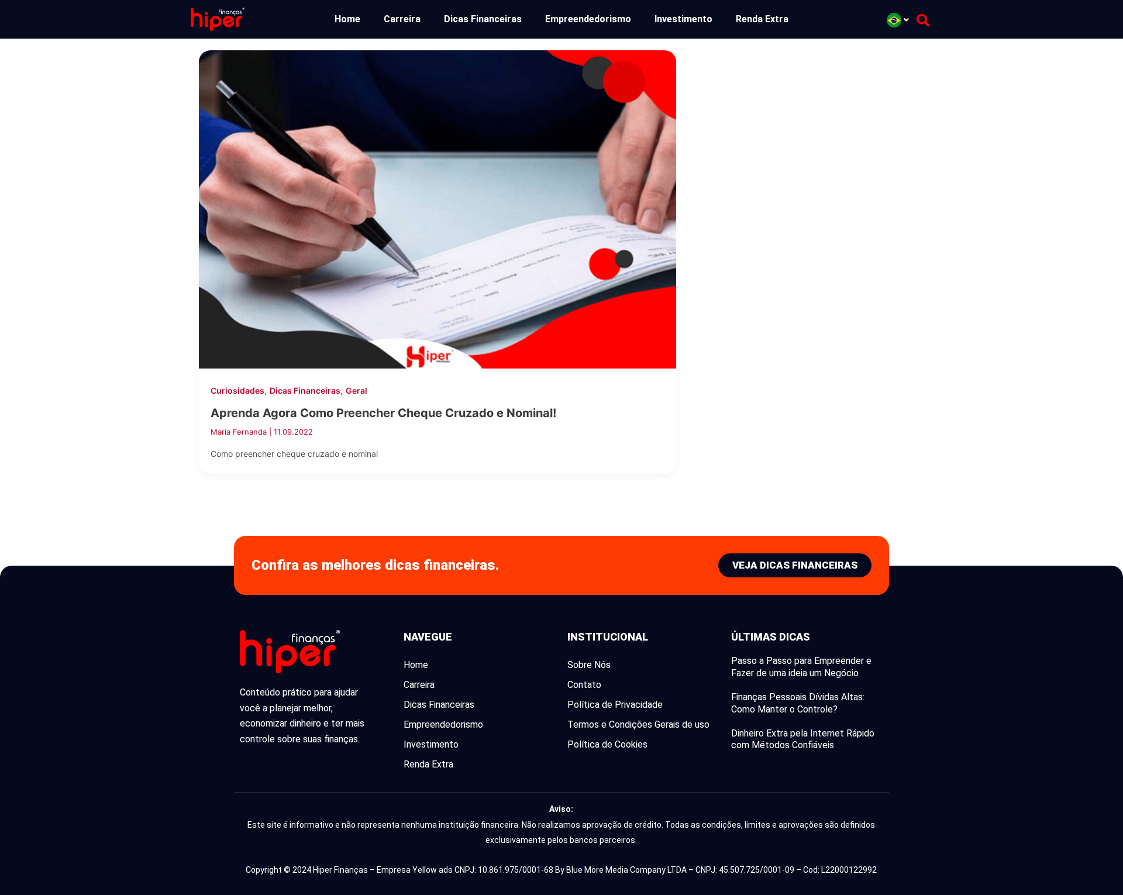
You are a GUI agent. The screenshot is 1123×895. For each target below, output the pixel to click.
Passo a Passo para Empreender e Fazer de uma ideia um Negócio (801, 667)
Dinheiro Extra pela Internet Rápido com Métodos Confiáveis (802, 739)
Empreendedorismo (588, 19)
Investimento (683, 19)
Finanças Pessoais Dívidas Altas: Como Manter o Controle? (797, 703)
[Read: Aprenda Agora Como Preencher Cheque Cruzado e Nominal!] (437, 208)
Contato (584, 684)
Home (347, 19)
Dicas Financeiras (483, 19)
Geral (356, 390)
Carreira (402, 19)
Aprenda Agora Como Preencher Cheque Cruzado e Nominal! (383, 413)
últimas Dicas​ (770, 637)
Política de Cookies (607, 744)
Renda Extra (762, 19)
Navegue (428, 637)
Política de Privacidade (615, 704)
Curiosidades (237, 390)
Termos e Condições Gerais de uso (638, 724)
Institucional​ (607, 637)
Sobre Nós (589, 664)
